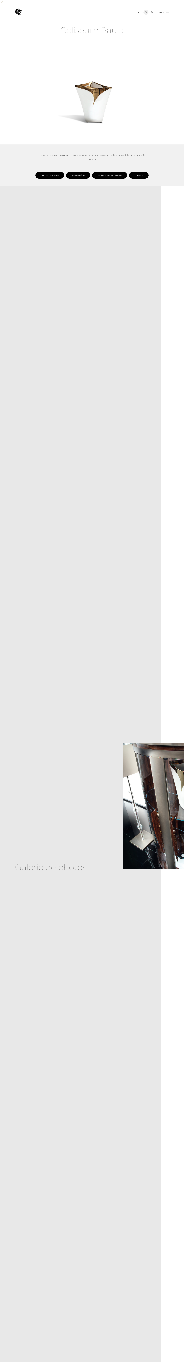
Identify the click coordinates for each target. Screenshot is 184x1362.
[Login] (153, 12)
